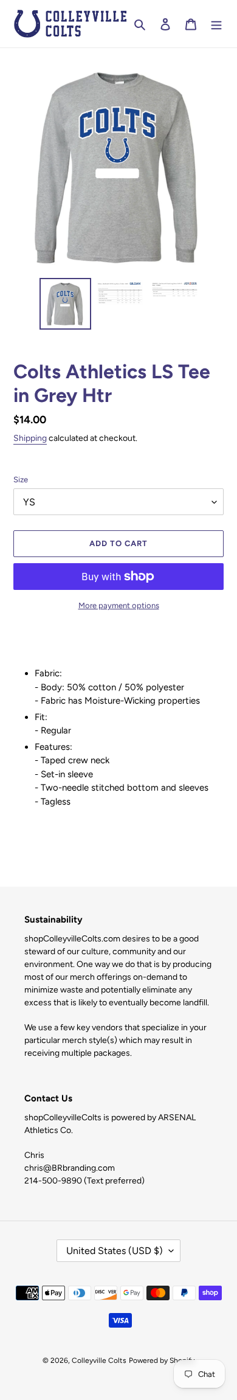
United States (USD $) (114, 1250)
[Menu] (216, 24)
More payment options (118, 605)
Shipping (30, 438)
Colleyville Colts (99, 1360)
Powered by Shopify (161, 1360)
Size (20, 479)
